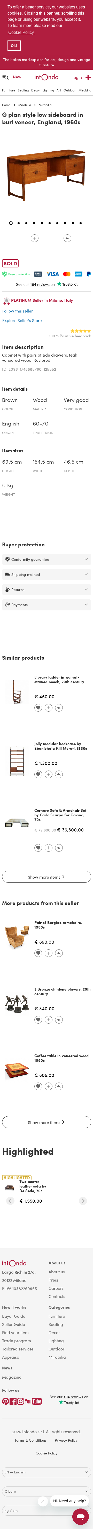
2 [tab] (18, 223)
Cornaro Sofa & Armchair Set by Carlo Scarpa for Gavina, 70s (60, 814)
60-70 (41, 424)
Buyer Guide (13, 1316)
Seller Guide (13, 1324)
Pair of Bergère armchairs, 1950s (58, 925)
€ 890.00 (44, 942)
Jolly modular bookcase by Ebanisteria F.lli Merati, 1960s (60, 746)
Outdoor (70, 90)
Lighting (48, 90)
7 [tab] (57, 223)
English (10, 424)
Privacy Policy (66, 1440)
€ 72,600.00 (45, 830)
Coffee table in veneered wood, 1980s (62, 1058)
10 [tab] (80, 223)
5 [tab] (42, 223)
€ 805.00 (44, 1075)
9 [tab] (73, 223)
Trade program (16, 1340)
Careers (56, 1288)
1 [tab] (11, 223)
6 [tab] (49, 223)
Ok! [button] (14, 46)
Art (59, 90)
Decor (35, 90)
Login (77, 77)
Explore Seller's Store (22, 320)
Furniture (8, 90)
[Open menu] (5, 77)
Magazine (11, 1377)
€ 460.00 (44, 696)
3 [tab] (26, 223)
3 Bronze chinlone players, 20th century (62, 991)
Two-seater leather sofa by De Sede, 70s (32, 1186)
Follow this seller (17, 311)
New (17, 76)
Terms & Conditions (30, 1440)
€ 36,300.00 (70, 829)
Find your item (15, 1332)
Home (6, 105)
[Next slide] (83, 1201)
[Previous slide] (10, 1201)
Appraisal (11, 1357)
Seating (23, 90)
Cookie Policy (46, 1453)
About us (57, 1271)
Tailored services (18, 1348)
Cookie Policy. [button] (21, 32)
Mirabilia (85, 90)
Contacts (57, 1296)
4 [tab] (34, 223)
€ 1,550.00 (30, 1201)
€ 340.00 (44, 1008)
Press (54, 1280)
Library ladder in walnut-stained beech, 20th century (59, 679)
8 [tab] (65, 223)
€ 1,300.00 (45, 763)
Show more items (44, 877)
